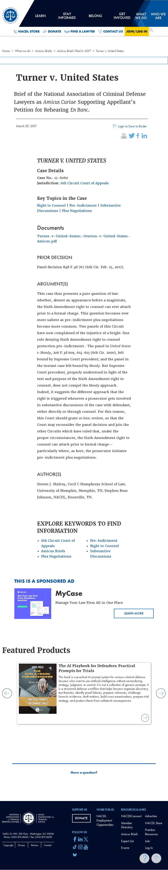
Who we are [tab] (158, 16)
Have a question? (84, 772)
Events (125, 848)
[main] (84, 400)
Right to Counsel (51, 205)
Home (6, 51)
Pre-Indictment (83, 205)
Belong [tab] (95, 17)
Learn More (133, 613)
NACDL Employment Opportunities (105, 820)
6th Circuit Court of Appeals (85, 183)
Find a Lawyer (82, 31)
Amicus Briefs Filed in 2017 (74, 51)
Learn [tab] (40, 17)
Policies (34, 845)
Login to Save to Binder (132, 126)
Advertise (151, 816)
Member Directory (127, 825)
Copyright (8, 845)
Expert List (127, 841)
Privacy (21, 845)
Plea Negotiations (77, 211)
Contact (47, 845)
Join (147, 841)
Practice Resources (151, 832)
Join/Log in (136, 31)
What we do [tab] (141, 16)
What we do (22, 51)
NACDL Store (29, 31)
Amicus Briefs (43, 51)
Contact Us (113, 31)
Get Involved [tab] (122, 17)
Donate (54, 31)
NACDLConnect (131, 816)
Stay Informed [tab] (67, 17)
